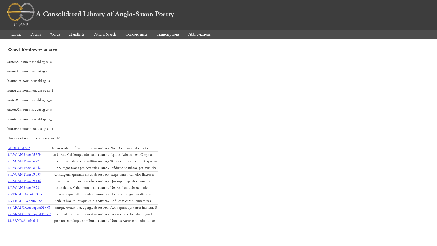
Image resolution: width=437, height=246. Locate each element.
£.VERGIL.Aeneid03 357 (25, 194)
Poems (35, 34)
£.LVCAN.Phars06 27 (23, 161)
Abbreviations (199, 34)
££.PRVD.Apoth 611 (23, 220)
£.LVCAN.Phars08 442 (24, 168)
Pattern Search (105, 34)
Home (16, 34)
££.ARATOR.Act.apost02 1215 (29, 214)
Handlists (76, 34)
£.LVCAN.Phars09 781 (24, 187)
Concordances (136, 34)
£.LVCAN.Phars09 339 (24, 174)
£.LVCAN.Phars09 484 (24, 181)
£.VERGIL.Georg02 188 (25, 201)
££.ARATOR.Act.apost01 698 (29, 207)
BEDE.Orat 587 (19, 148)
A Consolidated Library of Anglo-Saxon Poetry (105, 14)
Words (55, 34)
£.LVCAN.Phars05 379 (24, 154)
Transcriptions (168, 34)
